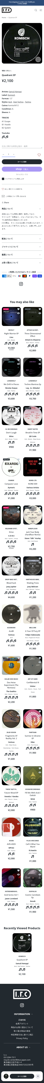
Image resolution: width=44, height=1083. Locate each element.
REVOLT (11, 330)
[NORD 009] (32, 466)
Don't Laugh (11, 432)
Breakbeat (13, 589)
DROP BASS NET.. (11, 579)
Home (4, 17)
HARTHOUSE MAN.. (33, 579)
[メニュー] (40, 10)
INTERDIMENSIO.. (11, 891)
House (10, 439)
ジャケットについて (10, 246)
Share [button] (6, 202)
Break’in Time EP (33, 432)
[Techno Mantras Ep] (32, 367)
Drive (11, 532)
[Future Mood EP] (11, 775)
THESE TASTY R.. (11, 789)
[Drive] (11, 514)
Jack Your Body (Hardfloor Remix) (32, 533)
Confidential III (33, 682)
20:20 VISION (11, 732)
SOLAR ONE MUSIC (11, 679)
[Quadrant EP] (22, 942)
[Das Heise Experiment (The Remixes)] (11, 665)
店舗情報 (22, 1020)
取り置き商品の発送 (22, 1031)
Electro (32, 342)
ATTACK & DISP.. (32, 330)
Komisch (11, 95)
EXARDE (11, 480)
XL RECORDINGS (11, 429)
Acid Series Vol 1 (11, 895)
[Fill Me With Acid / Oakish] (32, 775)
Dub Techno (18, 102)
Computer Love (11, 484)
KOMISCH (22, 956)
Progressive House (34, 638)
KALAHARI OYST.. (11, 529)
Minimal (31, 391)
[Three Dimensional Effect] (32, 316)
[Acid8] (11, 614)
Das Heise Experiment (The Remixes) (11, 685)
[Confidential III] (32, 665)
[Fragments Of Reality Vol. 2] (11, 718)
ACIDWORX (11, 628)
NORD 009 (32, 484)
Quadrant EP (22, 959)
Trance (15, 439)
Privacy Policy (22, 1038)
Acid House (34, 541)
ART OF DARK (33, 679)
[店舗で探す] (35, 10)
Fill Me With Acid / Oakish (33, 794)
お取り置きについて (10, 262)
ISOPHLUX (33, 891)
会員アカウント (22, 1023)
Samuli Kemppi (15, 91)
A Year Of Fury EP (32, 631)
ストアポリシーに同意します (14, 179)
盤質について (7, 254)
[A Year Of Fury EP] (32, 614)
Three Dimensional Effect (33, 334)
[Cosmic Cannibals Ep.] (32, 877)
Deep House (36, 439)
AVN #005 (11, 844)
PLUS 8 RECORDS (33, 841)
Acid (10, 102)
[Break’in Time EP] (32, 415)
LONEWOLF (11, 381)
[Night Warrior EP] (11, 316)
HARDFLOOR (32, 529)
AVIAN (11, 841)
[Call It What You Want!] (32, 827)
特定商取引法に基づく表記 (22, 1034)
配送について (7, 238)
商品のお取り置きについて (22, 1027)
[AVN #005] (11, 827)
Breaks (13, 340)
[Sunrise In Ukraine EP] (32, 718)
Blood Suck (11, 583)
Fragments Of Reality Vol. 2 (11, 737)
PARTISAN (32, 732)
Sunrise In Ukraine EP (33, 737)
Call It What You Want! (33, 845)
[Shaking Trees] (32, 565)
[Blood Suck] (11, 565)
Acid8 (11, 631)
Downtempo (7, 748)
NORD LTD (33, 480)
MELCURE (32, 628)
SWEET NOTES (33, 429)
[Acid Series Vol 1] (11, 877)
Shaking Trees (33, 583)
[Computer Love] (11, 466)
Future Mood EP (11, 793)
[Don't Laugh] (11, 415)
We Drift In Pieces (11, 384)
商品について (7, 208)
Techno (28, 102)
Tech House (30, 641)
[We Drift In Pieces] (11, 367)
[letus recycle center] (7, 10)
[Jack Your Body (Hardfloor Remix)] (32, 514)
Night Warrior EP (11, 333)
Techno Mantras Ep (32, 384)
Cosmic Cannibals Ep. (32, 896)
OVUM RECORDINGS (32, 789)
